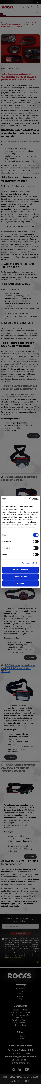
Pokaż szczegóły (28, 563)
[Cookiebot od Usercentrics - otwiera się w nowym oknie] (29, 498)
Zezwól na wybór (20, 576)
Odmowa (20, 583)
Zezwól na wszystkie (20, 570)
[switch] (36, 541)
